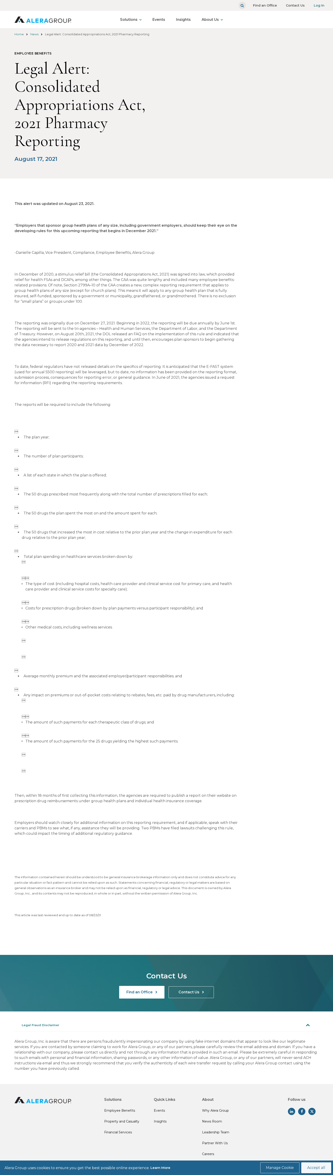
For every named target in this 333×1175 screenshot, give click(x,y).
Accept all (316, 1167)
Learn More (160, 1167)
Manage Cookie (280, 1167)
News (34, 34)
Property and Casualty (121, 1121)
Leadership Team (215, 1132)
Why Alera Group (215, 1110)
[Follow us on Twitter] (312, 1111)
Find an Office (265, 5)
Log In (319, 5)
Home (19, 34)
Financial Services (118, 1132)
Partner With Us (215, 1143)
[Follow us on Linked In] (291, 1111)
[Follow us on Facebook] (301, 1111)
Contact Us (295, 5)
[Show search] (242, 5)
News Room (212, 1121)
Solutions (129, 19)
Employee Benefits (119, 1110)
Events (158, 19)
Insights (183, 19)
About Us (210, 19)
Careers (208, 1154)
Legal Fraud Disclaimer (40, 1025)
